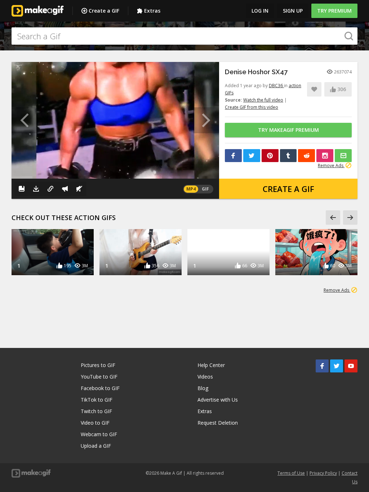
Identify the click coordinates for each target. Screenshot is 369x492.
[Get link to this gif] (50, 189)
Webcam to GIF (99, 434)
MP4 (191, 189)
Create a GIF (104, 10)
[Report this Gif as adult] (65, 189)
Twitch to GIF (96, 411)
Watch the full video (263, 100)
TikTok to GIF (96, 399)
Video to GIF (95, 422)
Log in (260, 10)
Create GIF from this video (251, 107)
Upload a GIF (96, 445)
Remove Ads (331, 165)
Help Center (211, 365)
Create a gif (288, 188)
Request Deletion (217, 422)
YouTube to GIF (99, 376)
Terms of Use (291, 473)
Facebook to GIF (100, 388)
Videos (205, 376)
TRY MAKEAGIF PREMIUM (288, 129)
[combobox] (184, 36)
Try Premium (334, 10)
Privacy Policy (323, 473)
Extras (152, 10)
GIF (205, 189)
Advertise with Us (217, 399)
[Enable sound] (79, 189)
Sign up (293, 10)
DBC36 (276, 85)
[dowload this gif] (36, 189)
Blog (202, 388)
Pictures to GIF (98, 365)
